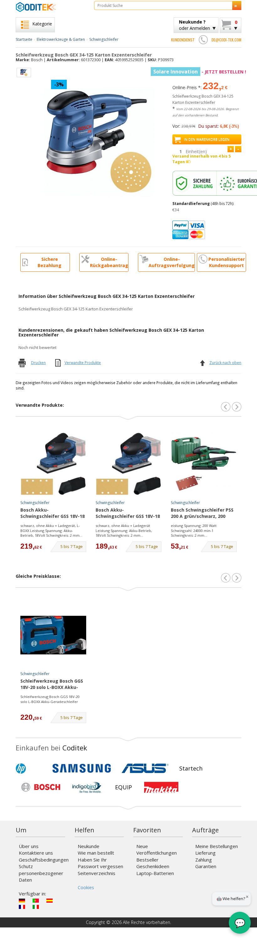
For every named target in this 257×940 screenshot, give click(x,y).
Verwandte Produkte (83, 362)
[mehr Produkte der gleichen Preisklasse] (236, 578)
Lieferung (205, 853)
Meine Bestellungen (216, 846)
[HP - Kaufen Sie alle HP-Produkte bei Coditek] (31, 768)
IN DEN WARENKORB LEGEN (206, 139)
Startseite (24, 39)
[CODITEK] (50, 7)
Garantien (205, 866)
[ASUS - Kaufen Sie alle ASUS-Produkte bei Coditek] (145, 768)
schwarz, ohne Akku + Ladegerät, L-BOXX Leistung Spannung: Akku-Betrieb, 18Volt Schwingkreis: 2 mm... (51, 530)
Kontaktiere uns (36, 853)
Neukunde (88, 846)
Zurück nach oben (225, 362)
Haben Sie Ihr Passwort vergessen (100, 863)
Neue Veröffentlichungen (156, 849)
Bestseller (147, 860)
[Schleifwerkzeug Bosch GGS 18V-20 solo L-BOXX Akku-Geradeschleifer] (53, 635)
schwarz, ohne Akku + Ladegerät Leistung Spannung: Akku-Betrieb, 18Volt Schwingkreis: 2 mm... (124, 530)
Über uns (29, 846)
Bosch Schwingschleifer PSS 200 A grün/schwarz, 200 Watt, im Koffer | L (202, 513)
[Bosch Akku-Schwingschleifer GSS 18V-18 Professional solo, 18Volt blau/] (53, 464)
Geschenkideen (152, 866)
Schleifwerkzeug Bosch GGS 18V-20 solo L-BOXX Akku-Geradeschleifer (51, 684)
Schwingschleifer (103, 39)
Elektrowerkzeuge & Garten (61, 39)
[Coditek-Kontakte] (203, 39)
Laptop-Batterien (155, 873)
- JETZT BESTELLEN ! (199, 72)
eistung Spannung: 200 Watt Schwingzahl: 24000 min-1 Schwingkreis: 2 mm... (194, 530)
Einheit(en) (196, 151)
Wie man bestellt (96, 853)
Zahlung (203, 860)
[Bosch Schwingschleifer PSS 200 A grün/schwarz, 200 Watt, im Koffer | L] (204, 464)
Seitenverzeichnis (96, 873)
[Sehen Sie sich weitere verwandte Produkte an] (236, 406)
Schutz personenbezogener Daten (41, 873)
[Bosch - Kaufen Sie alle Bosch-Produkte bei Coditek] (40, 787)
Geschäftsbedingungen (44, 860)
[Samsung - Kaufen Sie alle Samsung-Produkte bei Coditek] (81, 768)
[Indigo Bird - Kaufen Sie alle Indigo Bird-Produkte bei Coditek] (86, 787)
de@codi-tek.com (226, 39)
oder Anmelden (194, 25)
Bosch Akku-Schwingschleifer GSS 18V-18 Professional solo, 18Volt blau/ (52, 513)
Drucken (38, 362)
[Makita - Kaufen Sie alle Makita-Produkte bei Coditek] (161, 787)
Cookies (86, 887)
